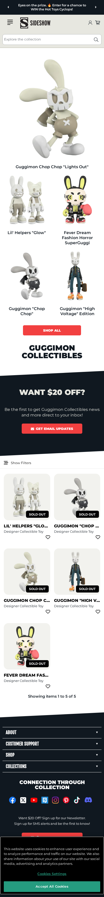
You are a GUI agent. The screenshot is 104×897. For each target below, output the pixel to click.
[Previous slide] (8, 7)
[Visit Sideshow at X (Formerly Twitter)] (23, 800)
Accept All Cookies (52, 886)
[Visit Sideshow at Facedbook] (12, 800)
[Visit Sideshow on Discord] (87, 800)
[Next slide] (95, 7)
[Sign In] (90, 23)
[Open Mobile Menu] (10, 22)
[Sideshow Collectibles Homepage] (35, 23)
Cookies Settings (51, 874)
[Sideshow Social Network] (44, 800)
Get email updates (54, 429)
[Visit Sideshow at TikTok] (76, 800)
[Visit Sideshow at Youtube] (34, 800)
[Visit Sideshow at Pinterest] (66, 800)
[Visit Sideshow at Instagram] (55, 800)
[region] (52, 865)
